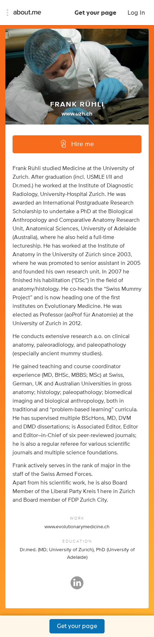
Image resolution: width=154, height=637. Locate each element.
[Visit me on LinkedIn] (77, 586)
